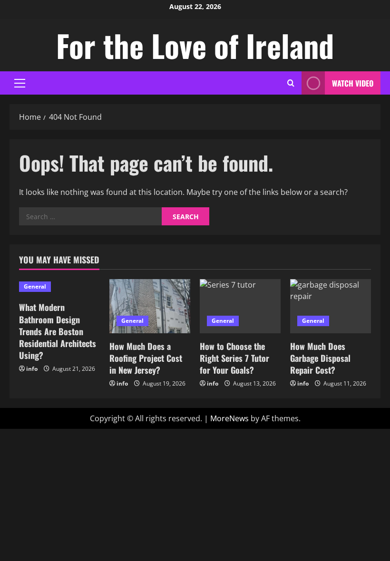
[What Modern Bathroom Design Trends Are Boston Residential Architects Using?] (59, 286)
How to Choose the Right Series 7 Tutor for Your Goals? (234, 358)
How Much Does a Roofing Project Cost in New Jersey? (145, 358)
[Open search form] (290, 83)
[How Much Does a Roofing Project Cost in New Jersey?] (149, 306)
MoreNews (229, 418)
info (32, 369)
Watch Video (352, 83)
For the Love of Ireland (195, 45)
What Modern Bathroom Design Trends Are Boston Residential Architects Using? (57, 331)
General (35, 286)
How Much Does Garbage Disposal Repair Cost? (320, 358)
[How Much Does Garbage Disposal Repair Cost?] (330, 306)
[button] (20, 83)
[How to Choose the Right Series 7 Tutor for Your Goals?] (240, 306)
